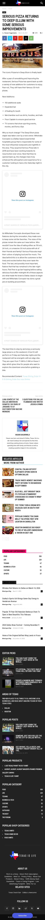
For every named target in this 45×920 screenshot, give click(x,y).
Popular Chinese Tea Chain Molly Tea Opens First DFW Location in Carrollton (26, 519)
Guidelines (8, 876)
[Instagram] (13, 908)
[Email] (26, 38)
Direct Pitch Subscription (29, 874)
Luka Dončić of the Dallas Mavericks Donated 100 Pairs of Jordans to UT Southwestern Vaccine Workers (12, 405)
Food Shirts (8, 838)
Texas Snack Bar (14, 892)
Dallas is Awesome (29, 892)
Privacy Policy (26, 876)
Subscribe (22, 916)
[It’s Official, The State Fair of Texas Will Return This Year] (8, 672)
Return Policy (19, 879)
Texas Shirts (28, 376)
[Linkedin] (19, 908)
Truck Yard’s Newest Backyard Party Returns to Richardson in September (28, 483)
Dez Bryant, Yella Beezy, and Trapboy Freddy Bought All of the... (29, 749)
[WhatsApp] (31, 38)
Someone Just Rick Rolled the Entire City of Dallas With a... (29, 737)
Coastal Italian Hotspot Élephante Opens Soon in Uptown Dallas (26, 472)
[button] (4, 3)
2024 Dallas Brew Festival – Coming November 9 (20, 625)
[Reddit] (25, 908)
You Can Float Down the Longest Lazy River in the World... (27, 660)
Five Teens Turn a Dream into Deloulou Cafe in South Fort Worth (27, 508)
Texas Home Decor (11, 834)
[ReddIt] (20, 38)
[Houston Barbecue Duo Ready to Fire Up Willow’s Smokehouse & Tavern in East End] (8, 530)
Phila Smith (6, 617)
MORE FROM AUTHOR (14, 462)
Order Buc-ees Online (21, 379)
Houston (7, 712)
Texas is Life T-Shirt (11, 776)
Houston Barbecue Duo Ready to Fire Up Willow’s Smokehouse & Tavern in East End (28, 530)
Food (10, 9)
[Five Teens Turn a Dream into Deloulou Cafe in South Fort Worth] (8, 508)
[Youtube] (38, 908)
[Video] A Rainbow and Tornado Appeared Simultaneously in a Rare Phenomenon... (29, 682)
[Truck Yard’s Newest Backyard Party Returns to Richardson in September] (8, 483)
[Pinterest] (15, 38)
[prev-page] (3, 538)
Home (4, 9)
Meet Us (17, 876)
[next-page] (7, 538)
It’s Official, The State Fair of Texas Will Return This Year (28, 670)
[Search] (42, 3)
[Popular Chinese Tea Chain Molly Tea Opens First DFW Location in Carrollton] (8, 519)
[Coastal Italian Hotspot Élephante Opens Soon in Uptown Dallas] (8, 472)
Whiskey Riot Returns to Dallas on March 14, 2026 (21, 588)
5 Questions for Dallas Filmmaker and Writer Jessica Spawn (32, 401)
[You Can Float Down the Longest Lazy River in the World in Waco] (8, 661)
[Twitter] (10, 38)
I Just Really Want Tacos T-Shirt (16, 766)
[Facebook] (4, 38)
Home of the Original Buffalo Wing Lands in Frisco (21, 635)
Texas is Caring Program (25, 881)
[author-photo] (22, 431)
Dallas (7, 708)
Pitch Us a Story (12, 874)
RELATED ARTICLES (13, 459)
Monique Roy (6, 591)
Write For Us (31, 884)
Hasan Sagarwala (10, 33)
